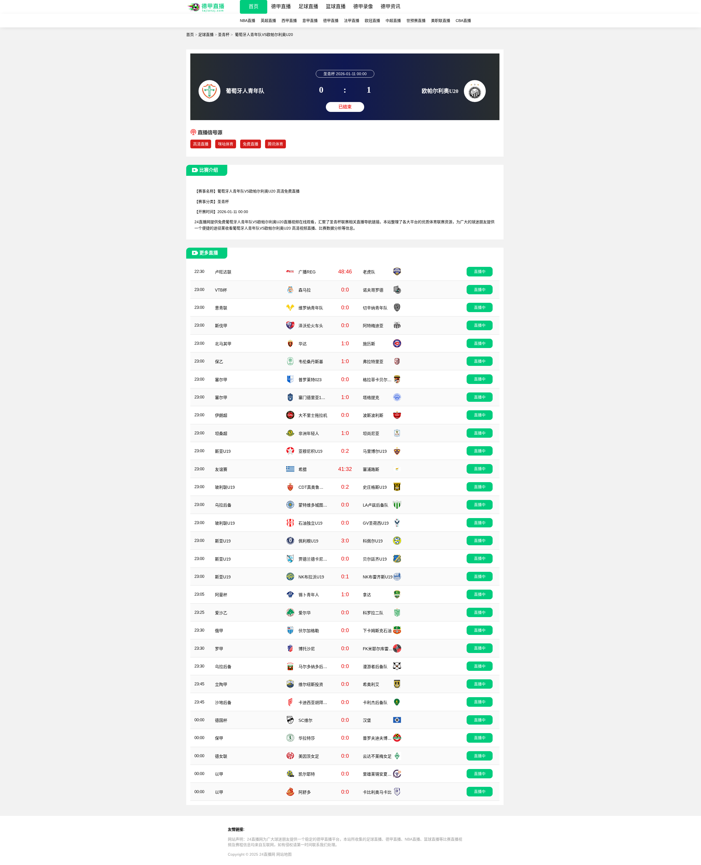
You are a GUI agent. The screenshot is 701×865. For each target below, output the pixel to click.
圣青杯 (223, 34)
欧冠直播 (372, 20)
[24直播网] (206, 12)
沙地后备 (223, 702)
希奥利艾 (371, 684)
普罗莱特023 (309, 379)
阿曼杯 (221, 594)
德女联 (221, 756)
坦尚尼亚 (371, 433)
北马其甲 (223, 343)
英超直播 (268, 20)
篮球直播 (336, 6)
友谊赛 (221, 469)
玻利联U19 (225, 487)
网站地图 (284, 854)
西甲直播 (289, 20)
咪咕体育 (225, 144)
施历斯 (369, 343)
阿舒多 (304, 792)
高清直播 (200, 144)
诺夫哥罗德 (373, 290)
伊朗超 (221, 415)
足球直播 (308, 6)
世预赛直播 (416, 20)
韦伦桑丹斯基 (310, 361)
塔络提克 (371, 397)
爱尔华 (304, 612)
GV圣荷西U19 (376, 523)
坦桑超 (221, 433)
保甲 (219, 738)
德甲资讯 (390, 6)
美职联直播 (440, 20)
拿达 (367, 594)
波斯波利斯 (373, 415)
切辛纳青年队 (375, 308)
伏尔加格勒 (308, 630)
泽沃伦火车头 (310, 325)
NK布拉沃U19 (311, 577)
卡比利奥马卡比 (377, 792)
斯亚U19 (223, 451)
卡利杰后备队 (375, 702)
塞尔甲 (221, 379)
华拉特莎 (306, 738)
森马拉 (304, 290)
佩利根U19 (308, 541)
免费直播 (250, 144)
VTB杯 (221, 290)
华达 (302, 343)
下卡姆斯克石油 (377, 630)
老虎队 (369, 272)
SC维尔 (305, 720)
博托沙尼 (306, 648)
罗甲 (219, 648)
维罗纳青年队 (310, 308)
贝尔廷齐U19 (375, 559)
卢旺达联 (223, 272)
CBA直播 (463, 20)
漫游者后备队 (375, 666)
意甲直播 (310, 20)
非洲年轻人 (308, 433)
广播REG (307, 272)
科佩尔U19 (373, 541)
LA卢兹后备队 (375, 505)
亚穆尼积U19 (310, 451)
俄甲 (219, 630)
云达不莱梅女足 (377, 756)
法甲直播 (351, 20)
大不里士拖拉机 (312, 415)
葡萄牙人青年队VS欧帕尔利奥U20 (264, 34)
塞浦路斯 (371, 469)
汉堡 (367, 720)
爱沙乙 (221, 612)
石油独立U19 (310, 523)
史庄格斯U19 (375, 487)
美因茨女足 (308, 756)
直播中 (479, 271)
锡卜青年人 (308, 594)
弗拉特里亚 (373, 361)
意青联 (221, 308)
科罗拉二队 (373, 612)
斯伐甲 (221, 325)
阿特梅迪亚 (373, 325)
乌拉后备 (223, 505)
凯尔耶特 (306, 774)
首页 (253, 6)
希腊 (302, 469)
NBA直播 (247, 20)
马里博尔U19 (375, 451)
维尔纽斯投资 (310, 684)
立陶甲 (221, 684)
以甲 (219, 774)
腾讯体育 (275, 144)
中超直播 (393, 20)
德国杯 (221, 720)
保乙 (219, 361)
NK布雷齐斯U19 (377, 577)
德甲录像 (363, 6)
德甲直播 (281, 6)
